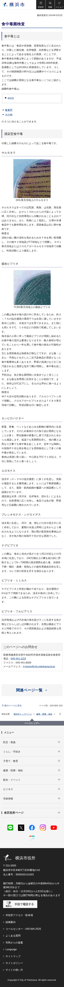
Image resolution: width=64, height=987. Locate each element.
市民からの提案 (14, 942)
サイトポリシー (14, 963)
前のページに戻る (13, 705)
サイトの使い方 (14, 970)
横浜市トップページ (23, 714)
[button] (40, 4)
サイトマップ (13, 956)
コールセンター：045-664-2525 (23, 929)
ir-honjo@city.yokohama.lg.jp (39, 666)
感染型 (10, 98)
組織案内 (11, 922)
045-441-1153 (18, 658)
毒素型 (8, 110)
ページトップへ (32, 723)
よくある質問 (13, 935)
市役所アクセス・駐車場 (19, 915)
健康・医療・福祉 (44, 714)
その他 (8, 114)
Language (11, 949)
